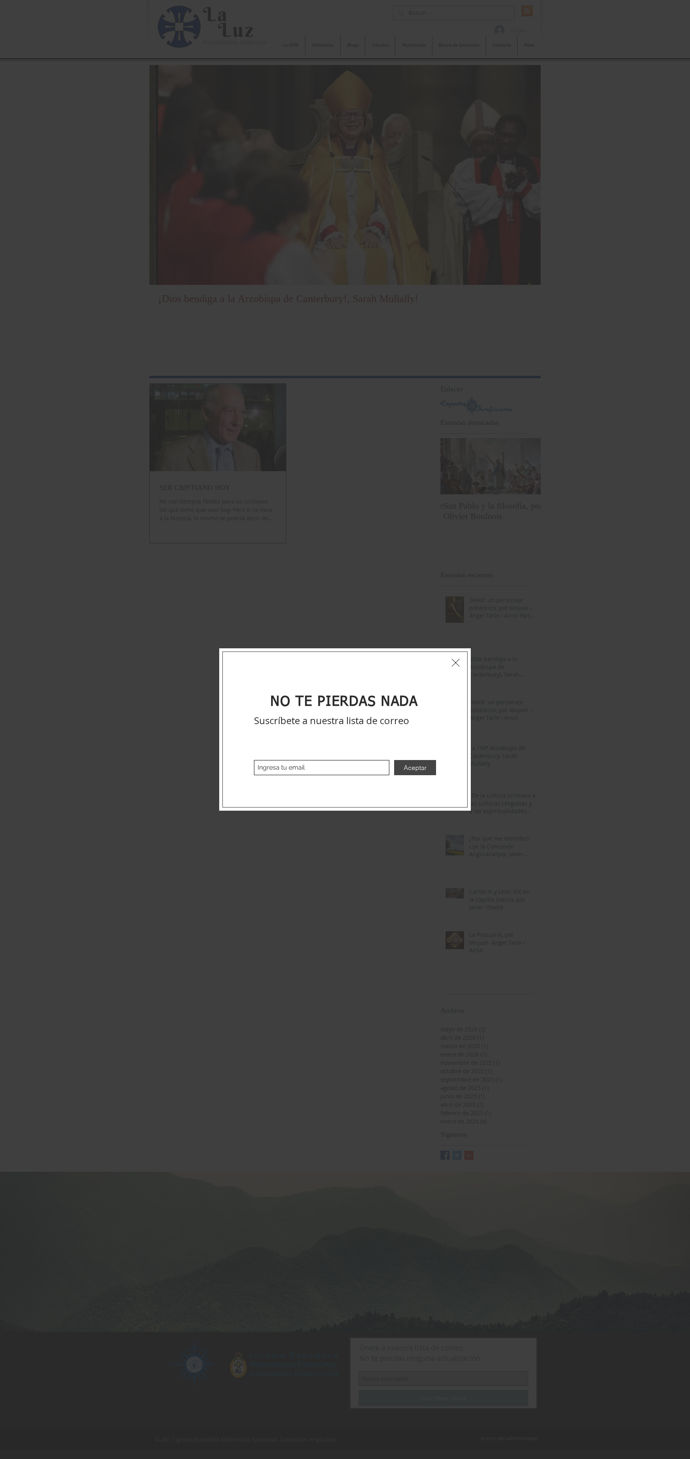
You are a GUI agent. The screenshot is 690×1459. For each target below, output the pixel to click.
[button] (456, 663)
